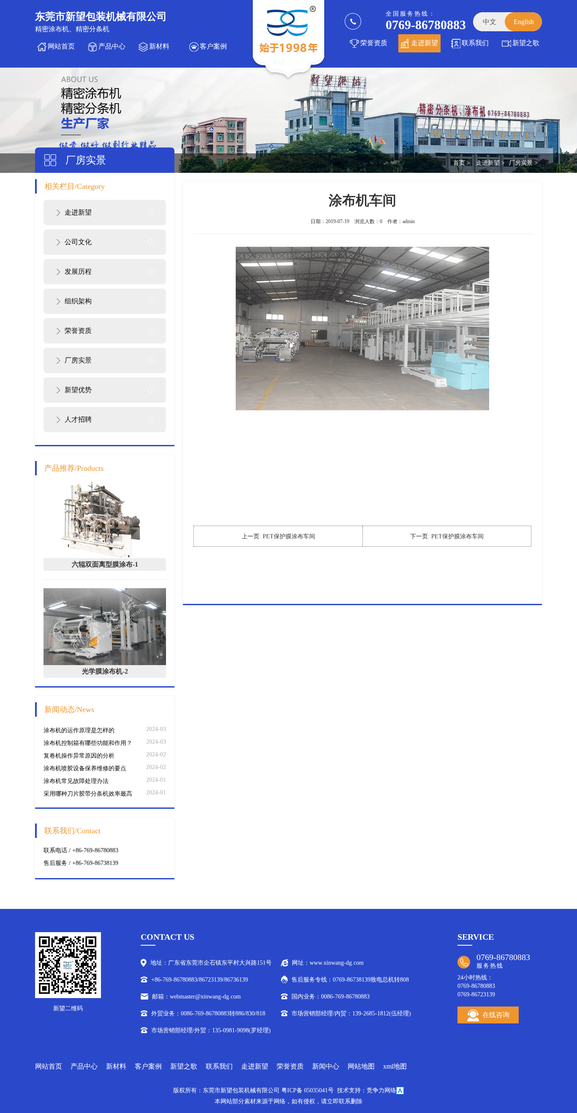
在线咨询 (495, 1014)
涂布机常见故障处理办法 (76, 781)
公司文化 (78, 242)
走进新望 (424, 42)
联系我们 (475, 42)
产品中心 (111, 46)
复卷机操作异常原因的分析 (79, 756)
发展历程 (78, 271)
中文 (489, 21)
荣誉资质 (373, 42)
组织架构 (78, 301)
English (524, 21)
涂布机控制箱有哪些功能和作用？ (88, 743)
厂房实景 (78, 360)
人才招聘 (78, 419)
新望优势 (78, 389)
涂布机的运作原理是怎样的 (79, 730)
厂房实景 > (523, 163)
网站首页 (61, 46)
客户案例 (213, 46)
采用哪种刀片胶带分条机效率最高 (88, 794)
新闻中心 (325, 1066)
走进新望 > (490, 163)
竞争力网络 (381, 1090)
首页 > (461, 163)
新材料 (159, 46)
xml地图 (395, 1066)
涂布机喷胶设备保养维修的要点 (85, 768)
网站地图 (361, 1066)
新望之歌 (525, 42)
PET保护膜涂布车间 (289, 536)
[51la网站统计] (400, 1090)
